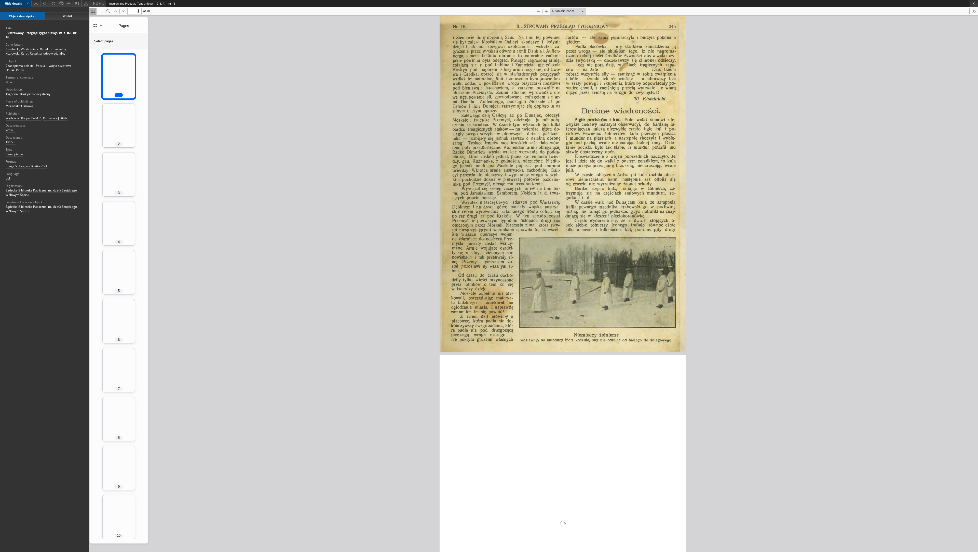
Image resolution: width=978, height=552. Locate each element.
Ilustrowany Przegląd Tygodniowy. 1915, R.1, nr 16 (41, 35)
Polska (40, 65)
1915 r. (11, 142)
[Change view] (61, 3)
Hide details (13, 3)
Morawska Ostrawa (19, 106)
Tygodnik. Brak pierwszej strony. (28, 94)
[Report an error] (86, 3)
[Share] (44, 3)
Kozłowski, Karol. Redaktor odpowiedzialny (35, 53)
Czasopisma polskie (20, 65)
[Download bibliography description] (68, 3)
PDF (97, 3)
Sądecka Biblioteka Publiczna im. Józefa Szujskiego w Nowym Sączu (41, 192)
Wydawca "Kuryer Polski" (23, 118)
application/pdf (36, 166)
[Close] (974, 3)
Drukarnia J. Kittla (55, 118)
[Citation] (77, 3)
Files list (66, 16)
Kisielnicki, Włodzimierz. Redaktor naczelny (36, 49)
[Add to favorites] (53, 3)
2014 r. (11, 130)
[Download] (36, 3)
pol (8, 178)
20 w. (9, 82)
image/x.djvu (15, 166)
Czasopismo (14, 154)
